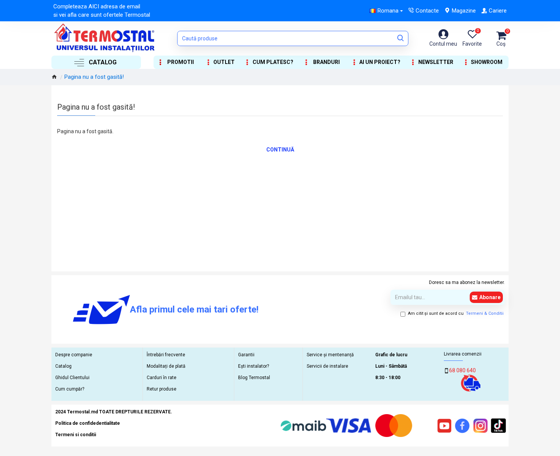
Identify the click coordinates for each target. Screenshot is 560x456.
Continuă (280, 150)
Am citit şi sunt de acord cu (456, 313)
